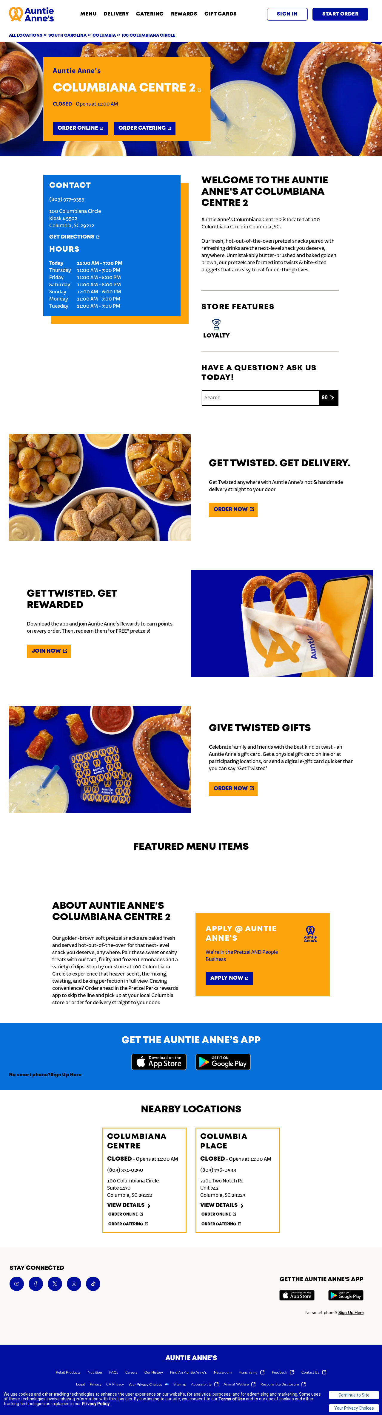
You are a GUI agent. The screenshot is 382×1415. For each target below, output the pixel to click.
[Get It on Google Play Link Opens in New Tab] (223, 1063)
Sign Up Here (65, 1075)
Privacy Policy (96, 1403)
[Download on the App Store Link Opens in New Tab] (159, 1063)
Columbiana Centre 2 (124, 88)
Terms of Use (231, 1399)
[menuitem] (68, 1372)
